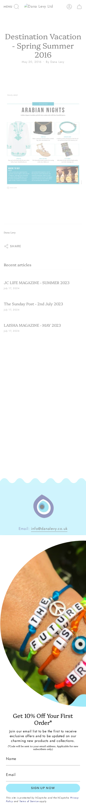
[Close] (78, 542)
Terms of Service (29, 801)
